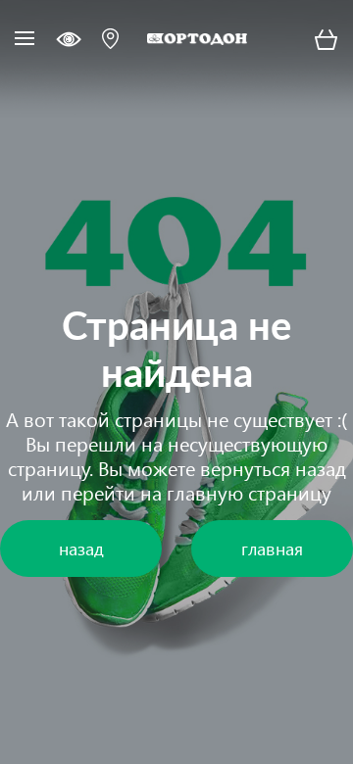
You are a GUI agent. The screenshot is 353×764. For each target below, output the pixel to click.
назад (320, 467)
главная (272, 548)
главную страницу (249, 491)
